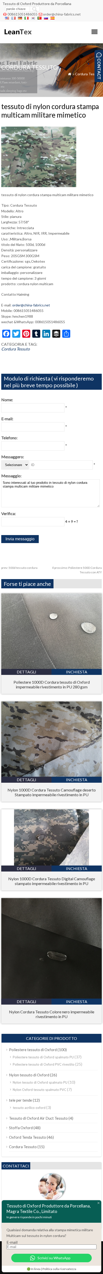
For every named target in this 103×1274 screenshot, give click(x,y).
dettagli (26, 671)
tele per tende (20, 1100)
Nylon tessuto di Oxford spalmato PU (40, 1082)
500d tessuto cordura (19, 568)
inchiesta (76, 671)
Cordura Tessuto (88, 74)
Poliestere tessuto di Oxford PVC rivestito (43, 1064)
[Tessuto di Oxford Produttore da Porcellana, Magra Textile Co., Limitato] (17, 36)
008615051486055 (23, 14)
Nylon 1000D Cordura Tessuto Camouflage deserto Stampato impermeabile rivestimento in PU (52, 792)
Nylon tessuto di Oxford (29, 1075)
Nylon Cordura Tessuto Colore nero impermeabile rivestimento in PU (51, 1014)
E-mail (12, 1242)
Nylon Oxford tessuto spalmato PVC (39, 1090)
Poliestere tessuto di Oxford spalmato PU (43, 1057)
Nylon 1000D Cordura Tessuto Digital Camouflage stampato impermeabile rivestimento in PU (51, 881)
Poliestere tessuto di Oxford (33, 1049)
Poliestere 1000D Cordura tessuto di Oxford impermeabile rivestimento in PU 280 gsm (52, 684)
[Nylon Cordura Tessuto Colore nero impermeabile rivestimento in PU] (51, 997)
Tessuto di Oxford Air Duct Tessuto (38, 1118)
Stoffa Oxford (21, 1127)
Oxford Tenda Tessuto (27, 1137)
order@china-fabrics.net (62, 14)
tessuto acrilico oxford (29, 1108)
